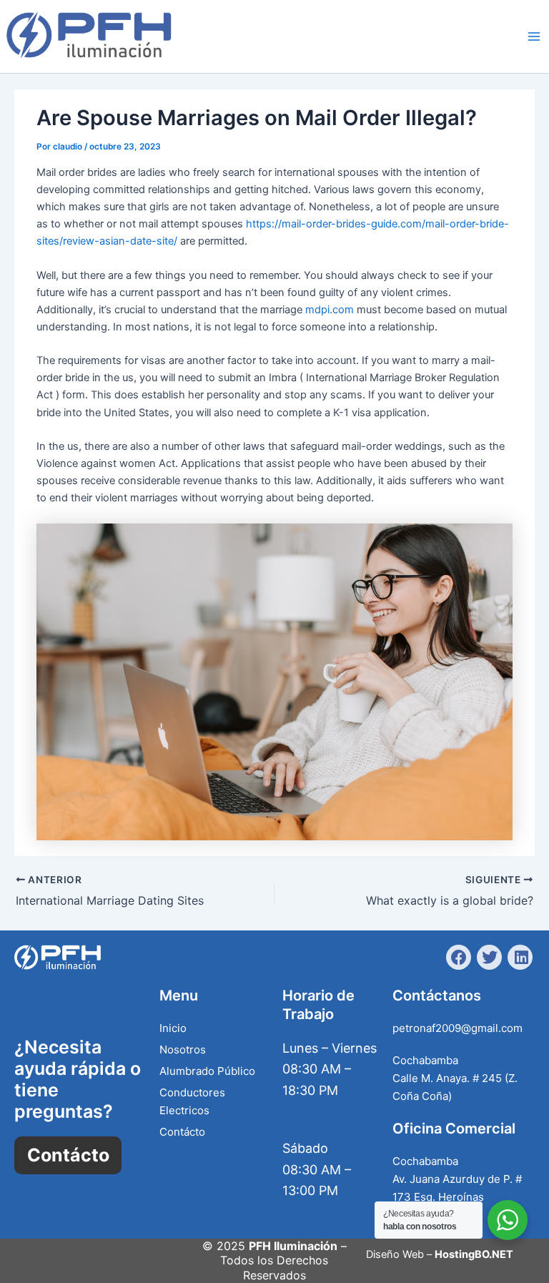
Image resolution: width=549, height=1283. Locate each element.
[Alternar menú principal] (534, 36)
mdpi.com (329, 309)
